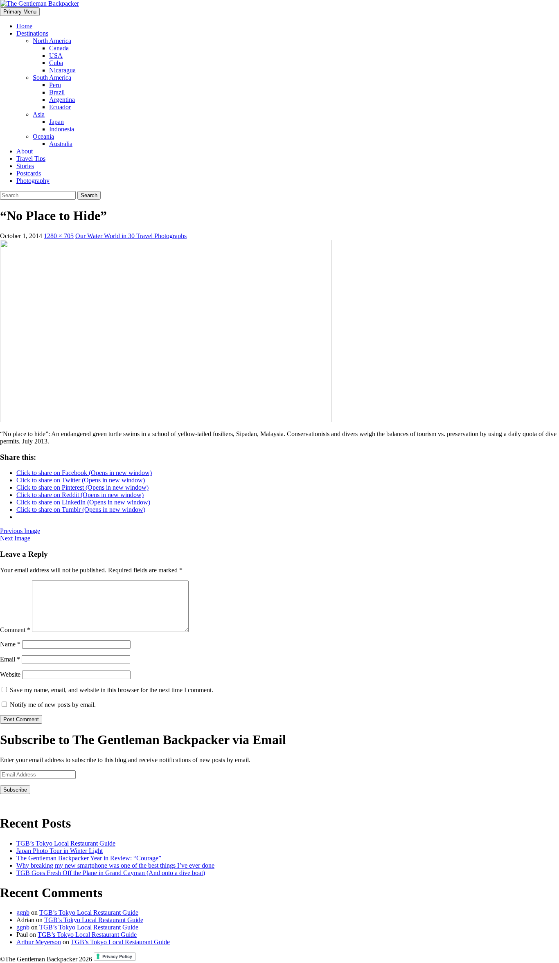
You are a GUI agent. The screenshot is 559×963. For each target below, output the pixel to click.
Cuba (56, 62)
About (24, 151)
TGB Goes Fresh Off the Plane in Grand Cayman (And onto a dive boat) (110, 872)
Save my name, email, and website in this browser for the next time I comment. (111, 689)
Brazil (57, 92)
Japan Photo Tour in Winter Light (59, 850)
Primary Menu (19, 12)
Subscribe (15, 790)
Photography (33, 180)
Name (10, 644)
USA (56, 55)
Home (24, 25)
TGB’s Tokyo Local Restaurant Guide (65, 843)
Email (10, 659)
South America (52, 77)
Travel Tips (30, 158)
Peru (55, 84)
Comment (15, 629)
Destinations (32, 33)
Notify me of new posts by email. (53, 704)
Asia (39, 114)
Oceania (43, 136)
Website (10, 674)
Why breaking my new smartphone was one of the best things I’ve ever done (115, 865)
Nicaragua (62, 70)
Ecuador (60, 107)
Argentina (62, 99)
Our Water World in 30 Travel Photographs (131, 235)
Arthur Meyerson (38, 941)
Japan (56, 121)
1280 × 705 (59, 235)
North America (52, 40)
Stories (25, 165)
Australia (60, 143)
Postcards (28, 173)
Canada (59, 48)
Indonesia (61, 129)
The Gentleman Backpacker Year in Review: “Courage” (88, 858)
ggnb (22, 912)
